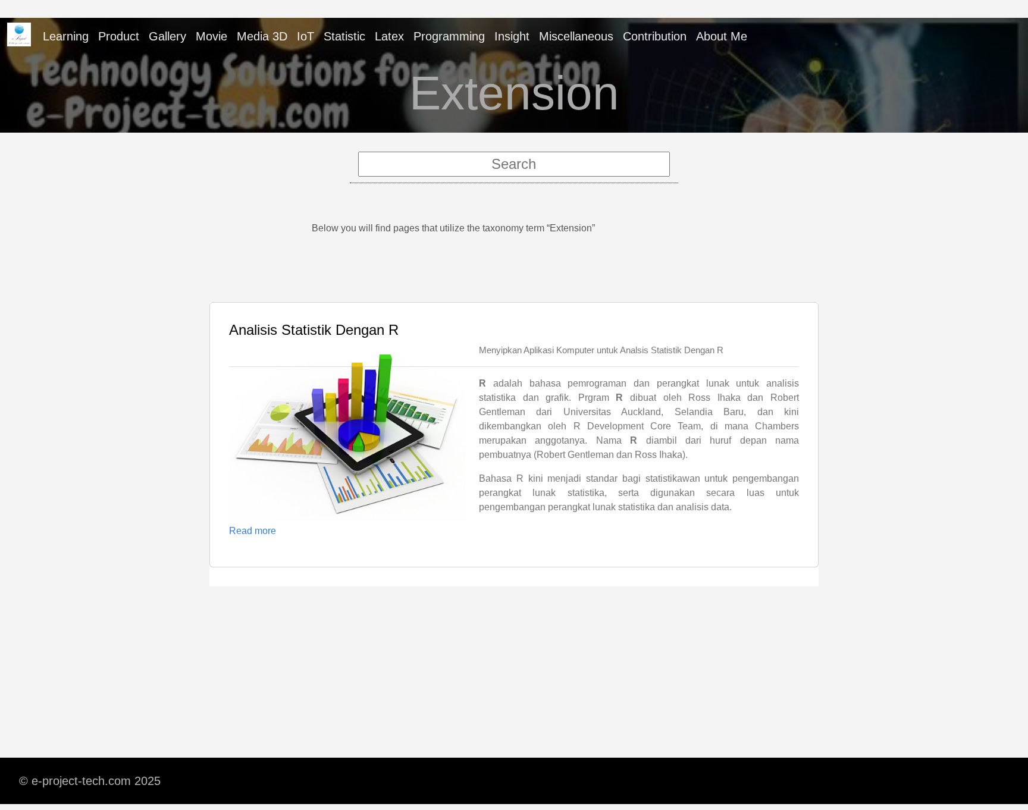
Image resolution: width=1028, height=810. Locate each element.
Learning (66, 36)
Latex (389, 36)
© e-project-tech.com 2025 (90, 780)
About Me (721, 36)
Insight (511, 36)
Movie (211, 36)
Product (118, 36)
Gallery (167, 36)
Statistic (344, 36)
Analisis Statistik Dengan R (314, 330)
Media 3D (262, 36)
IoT (305, 36)
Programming (449, 36)
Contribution (655, 36)
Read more (252, 531)
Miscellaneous (576, 36)
